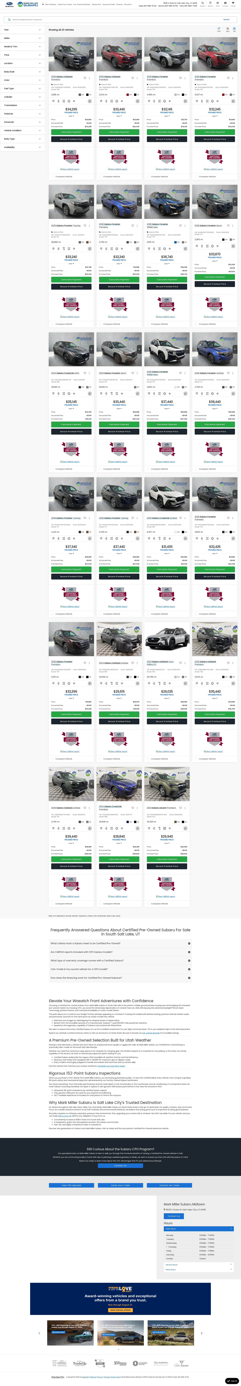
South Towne (115, 1377)
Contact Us (120, 1165)
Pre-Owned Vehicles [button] (81, 4)
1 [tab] (118, 1349)
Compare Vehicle (63, 176)
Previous (39, 1333)
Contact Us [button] (174, 1216)
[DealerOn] (58, 1377)
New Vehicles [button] (50, 4)
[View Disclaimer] (74, 101)
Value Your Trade (65, 4)
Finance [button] (119, 4)
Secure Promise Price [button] (71, 139)
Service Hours (171, 1264)
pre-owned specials (151, 1033)
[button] (91, 54)
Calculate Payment (71, 132)
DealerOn (85, 1377)
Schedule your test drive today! (111, 1066)
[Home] (42, 4)
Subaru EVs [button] (96, 4)
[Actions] (89, 78)
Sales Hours (171, 1229)
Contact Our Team (169, 1185)
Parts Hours (170, 1269)
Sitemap (93, 1377)
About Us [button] (128, 4)
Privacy (100, 1377)
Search (226, 19)
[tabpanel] (70, 1333)
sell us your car (64, 1116)
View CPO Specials (71, 1185)
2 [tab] (122, 1349)
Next (202, 1333)
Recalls (107, 1377)
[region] (71, 123)
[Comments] (90, 101)
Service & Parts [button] (109, 4)
